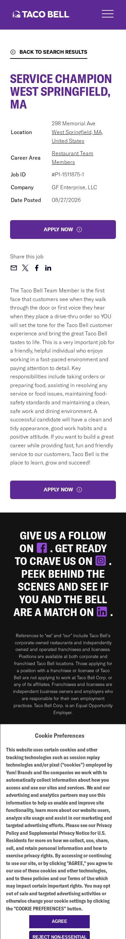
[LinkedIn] (103, 612)
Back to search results (53, 52)
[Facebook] (43, 548)
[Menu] (108, 14)
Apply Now (58, 489)
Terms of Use (81, 878)
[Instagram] (102, 561)
